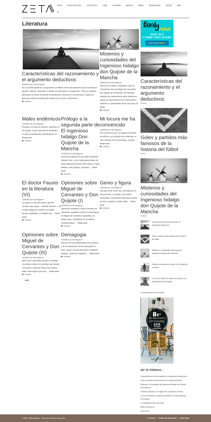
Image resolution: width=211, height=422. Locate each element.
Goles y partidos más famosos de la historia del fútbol (164, 143)
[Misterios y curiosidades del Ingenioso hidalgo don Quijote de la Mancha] (164, 181)
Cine (105, 5)
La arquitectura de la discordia (152, 292)
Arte (59, 5)
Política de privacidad (168, 418)
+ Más (26, 280)
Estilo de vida (74, 5)
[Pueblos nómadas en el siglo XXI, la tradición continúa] (145, 270)
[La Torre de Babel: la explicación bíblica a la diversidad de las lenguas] (145, 284)
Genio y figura (115, 182)
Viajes (169, 5)
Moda (141, 5)
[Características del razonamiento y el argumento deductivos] (164, 75)
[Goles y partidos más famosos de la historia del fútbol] (164, 131)
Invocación (145, 411)
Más (179, 5)
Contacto (151, 418)
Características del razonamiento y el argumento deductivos (164, 376)
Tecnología (154, 5)
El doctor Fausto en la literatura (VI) (40, 188)
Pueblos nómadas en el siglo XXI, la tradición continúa (162, 392)
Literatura (92, 5)
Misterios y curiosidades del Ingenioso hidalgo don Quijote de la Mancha (119, 65)
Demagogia (73, 234)
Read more (27, 138)
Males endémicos (41, 119)
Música (129, 5)
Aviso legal (184, 418)
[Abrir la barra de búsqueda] (58, 12)
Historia (116, 5)
